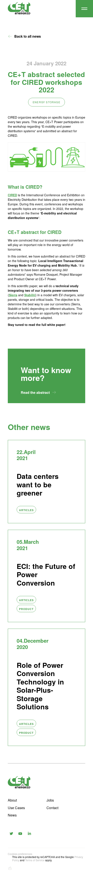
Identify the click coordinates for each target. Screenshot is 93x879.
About (12, 800)
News (12, 815)
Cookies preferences (20, 853)
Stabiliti (29, 295)
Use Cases (16, 808)
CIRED (12, 195)
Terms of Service (35, 860)
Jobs (50, 800)
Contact (52, 808)
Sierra (13, 295)
